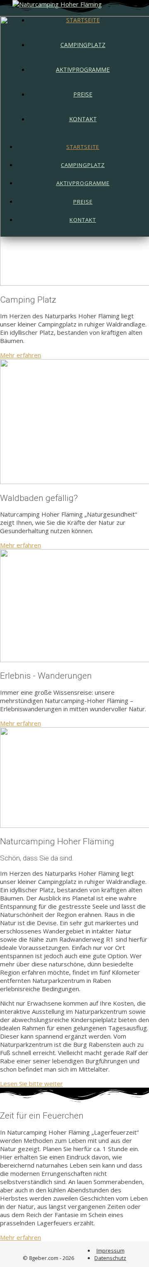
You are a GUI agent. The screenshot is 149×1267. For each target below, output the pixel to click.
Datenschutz (110, 1258)
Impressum (110, 1250)
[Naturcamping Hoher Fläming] (57, 4)
